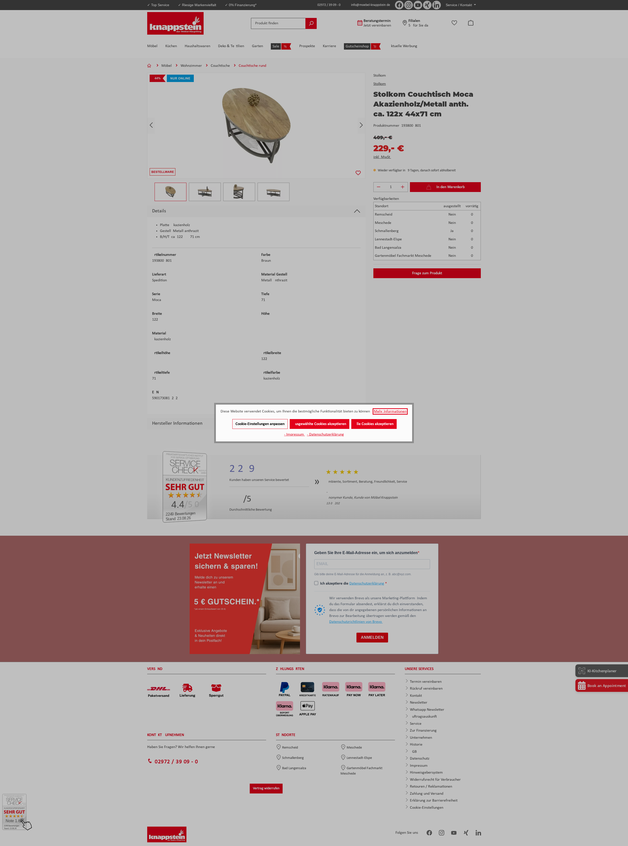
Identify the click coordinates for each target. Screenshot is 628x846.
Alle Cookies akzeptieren (373, 424)
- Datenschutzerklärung (325, 435)
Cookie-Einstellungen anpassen (260, 424)
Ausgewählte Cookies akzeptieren (319, 424)
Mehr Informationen (390, 411)
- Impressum (294, 435)
